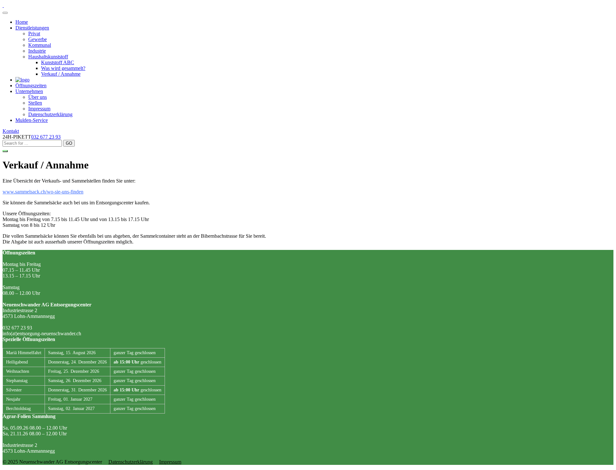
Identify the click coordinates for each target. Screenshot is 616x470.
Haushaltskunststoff (48, 56)
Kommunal (39, 45)
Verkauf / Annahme (61, 74)
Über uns (37, 97)
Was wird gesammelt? (63, 68)
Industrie (37, 51)
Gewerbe (37, 39)
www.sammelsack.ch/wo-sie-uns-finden (43, 191)
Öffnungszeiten (31, 85)
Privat (34, 33)
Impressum (39, 108)
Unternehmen (29, 91)
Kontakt (11, 131)
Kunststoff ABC (57, 62)
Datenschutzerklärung (50, 114)
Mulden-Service (31, 120)
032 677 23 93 (46, 137)
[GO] (5, 151)
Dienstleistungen (32, 27)
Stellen (35, 103)
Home (21, 22)
